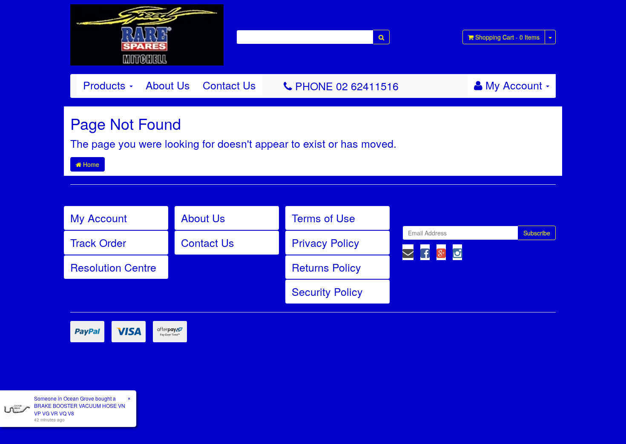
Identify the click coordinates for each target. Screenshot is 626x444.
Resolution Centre (113, 267)
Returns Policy (326, 267)
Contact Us (229, 84)
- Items (507, 37)
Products (106, 84)
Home (90, 164)
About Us (168, 84)
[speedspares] (147, 31)
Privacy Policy (325, 242)
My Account (98, 217)
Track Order (98, 242)
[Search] (381, 37)
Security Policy (327, 291)
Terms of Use (323, 217)
